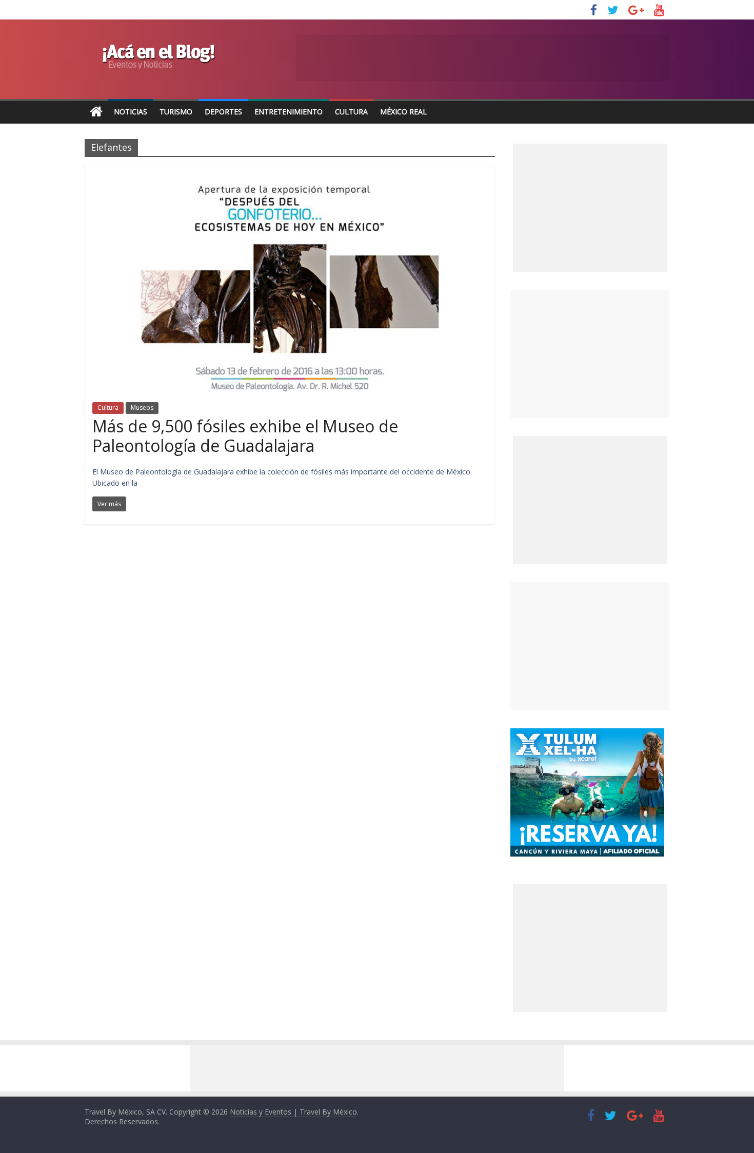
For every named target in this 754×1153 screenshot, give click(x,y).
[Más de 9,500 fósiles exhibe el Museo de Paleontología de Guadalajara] (290, 170)
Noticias (130, 111)
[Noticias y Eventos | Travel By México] (96, 112)
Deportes (223, 111)
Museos (142, 407)
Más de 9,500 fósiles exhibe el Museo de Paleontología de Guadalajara (245, 435)
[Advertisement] (589, 354)
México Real (403, 111)
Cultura (351, 111)
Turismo (176, 111)
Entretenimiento (288, 111)
